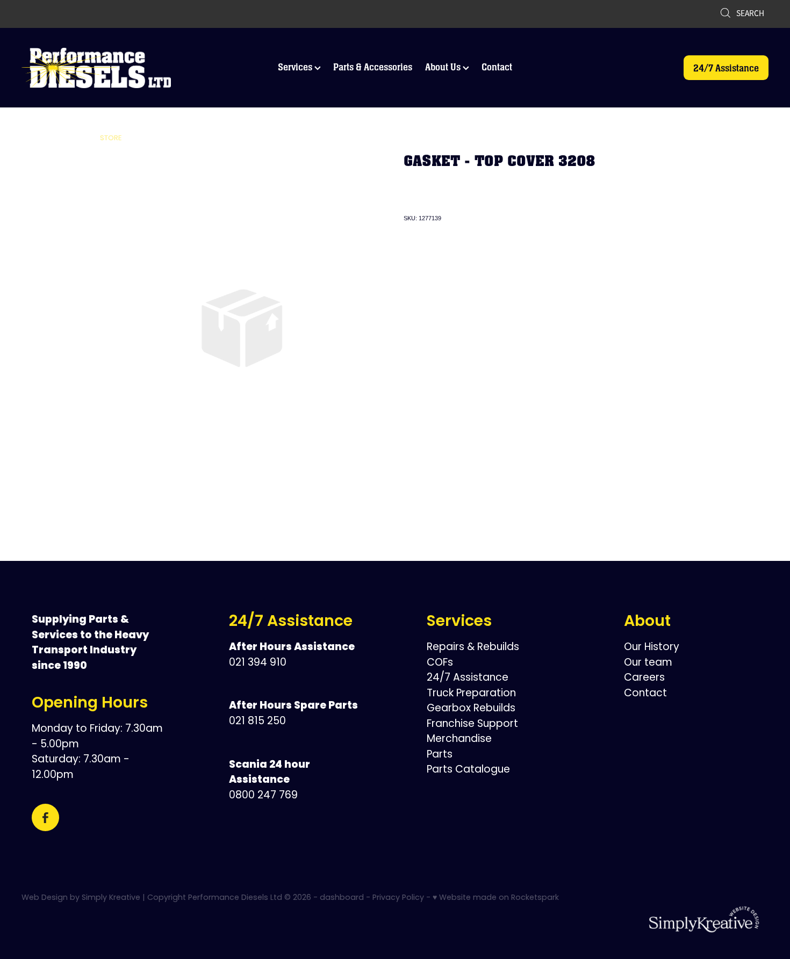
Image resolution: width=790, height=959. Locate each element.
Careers (644, 678)
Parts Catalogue (468, 770)
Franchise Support (472, 724)
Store (111, 138)
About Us (444, 67)
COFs (440, 663)
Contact (497, 67)
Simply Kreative (111, 898)
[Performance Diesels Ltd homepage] (96, 68)
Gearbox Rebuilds (471, 709)
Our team (648, 663)
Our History (651, 647)
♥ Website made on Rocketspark (496, 898)
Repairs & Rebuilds (473, 647)
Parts (440, 755)
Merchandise (459, 739)
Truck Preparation (471, 694)
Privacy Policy (398, 898)
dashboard (342, 898)
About (647, 622)
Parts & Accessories (372, 67)
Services (296, 67)
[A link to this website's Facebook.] (45, 817)
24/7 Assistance (726, 68)
